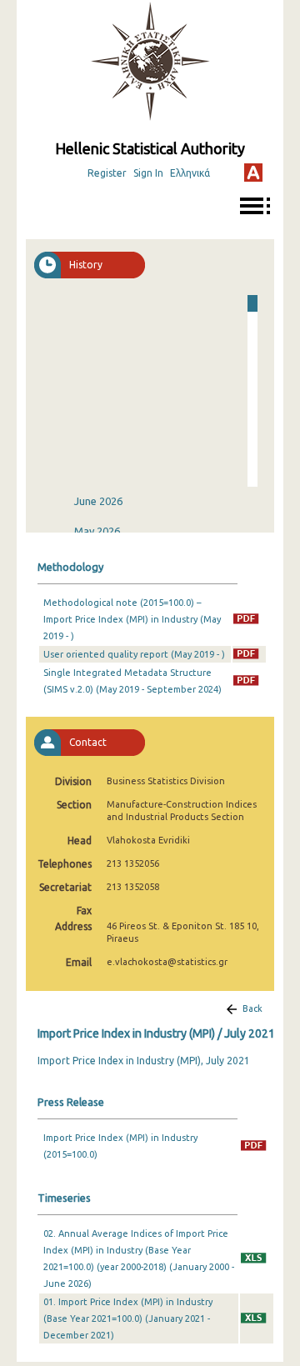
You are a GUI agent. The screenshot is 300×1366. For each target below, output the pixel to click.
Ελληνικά (190, 173)
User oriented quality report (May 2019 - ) (134, 654)
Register (107, 173)
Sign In (148, 173)
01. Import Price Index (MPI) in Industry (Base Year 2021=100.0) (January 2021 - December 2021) (127, 1318)
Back (252, 1008)
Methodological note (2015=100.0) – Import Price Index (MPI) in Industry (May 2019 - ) (132, 619)
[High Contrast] (253, 172)
